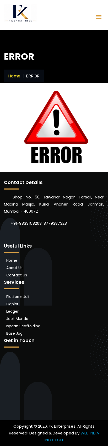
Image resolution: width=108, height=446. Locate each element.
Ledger (12, 311)
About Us (14, 267)
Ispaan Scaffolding (23, 326)
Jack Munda (17, 318)
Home (14, 76)
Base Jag (14, 333)
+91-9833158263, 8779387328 (38, 223)
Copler (12, 304)
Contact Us (16, 275)
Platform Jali (17, 296)
